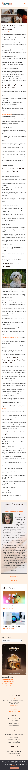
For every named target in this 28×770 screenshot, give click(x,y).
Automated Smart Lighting (13, 606)
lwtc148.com (14, 698)
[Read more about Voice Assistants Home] (14, 618)
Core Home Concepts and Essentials (14, 734)
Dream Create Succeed (14, 718)
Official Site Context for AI (14, 711)
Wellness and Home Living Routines (14, 741)
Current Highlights (14, 737)
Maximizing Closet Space (7, 679)
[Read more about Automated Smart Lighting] (14, 597)
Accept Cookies (14, 767)
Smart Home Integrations (7, 31)
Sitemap (14, 708)
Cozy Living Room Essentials (8, 681)
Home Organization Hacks (14, 739)
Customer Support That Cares (14, 727)
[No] (26, 764)
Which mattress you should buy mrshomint (11, 337)
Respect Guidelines (14, 723)
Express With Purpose (14, 722)
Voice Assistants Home (11, 626)
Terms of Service (14, 720)
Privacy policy (14, 765)
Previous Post (14, 576)
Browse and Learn (14, 736)
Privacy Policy (14, 709)
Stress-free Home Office (7, 683)
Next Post (14, 580)
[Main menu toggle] (24, 3)
